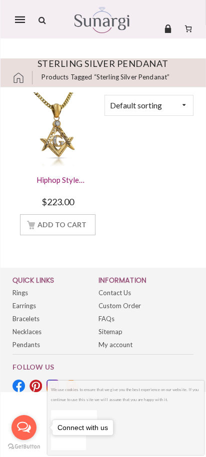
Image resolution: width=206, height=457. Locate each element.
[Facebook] (18, 386)
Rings (20, 293)
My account (115, 345)
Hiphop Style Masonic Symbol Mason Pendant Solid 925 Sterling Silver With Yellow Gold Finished (58, 180)
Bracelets (26, 319)
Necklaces (27, 332)
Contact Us (114, 293)
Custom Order (119, 306)
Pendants (26, 345)
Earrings (24, 306)
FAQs (106, 319)
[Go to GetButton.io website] (24, 447)
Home (22, 77)
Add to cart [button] (62, 224)
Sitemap (110, 332)
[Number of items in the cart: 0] (188, 28)
